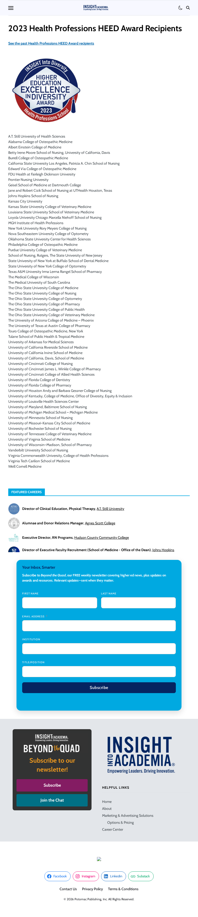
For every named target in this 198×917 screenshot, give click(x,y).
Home (107, 801)
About (107, 808)
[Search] (188, 8)
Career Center (112, 829)
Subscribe (99, 687)
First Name (30, 593)
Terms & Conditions (123, 889)
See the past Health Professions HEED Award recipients (51, 43)
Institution (31, 639)
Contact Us (68, 889)
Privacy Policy (92, 889)
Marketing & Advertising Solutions (127, 815)
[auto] (180, 8)
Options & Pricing (120, 822)
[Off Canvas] (10, 8)
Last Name (109, 593)
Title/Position (33, 662)
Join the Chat (52, 800)
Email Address (33, 616)
